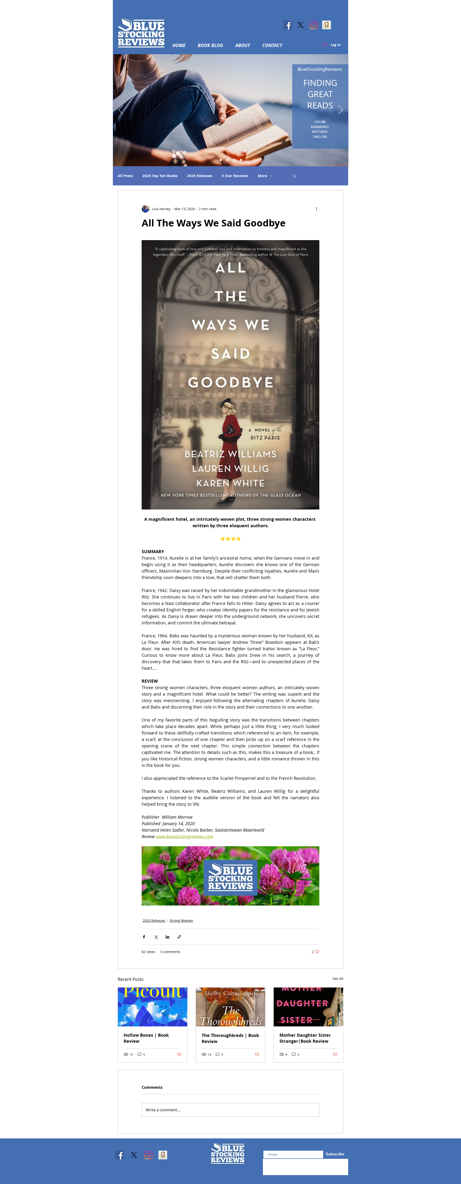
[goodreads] (326, 25)
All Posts (125, 176)
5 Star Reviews (235, 176)
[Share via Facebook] (144, 937)
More (262, 176)
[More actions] (316, 209)
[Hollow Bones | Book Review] (152, 1007)
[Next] (340, 110)
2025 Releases (199, 176)
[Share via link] (179, 937)
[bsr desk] (241, 160)
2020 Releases (154, 920)
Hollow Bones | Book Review (146, 1038)
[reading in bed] (234, 160)
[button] (245, 45)
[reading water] (221, 160)
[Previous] (120, 110)
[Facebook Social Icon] (287, 25)
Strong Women (181, 920)
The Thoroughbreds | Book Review (230, 1038)
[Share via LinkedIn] (167, 937)
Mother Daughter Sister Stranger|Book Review (305, 1038)
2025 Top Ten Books (159, 176)
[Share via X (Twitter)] (155, 937)
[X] (300, 25)
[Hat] (227, 160)
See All (338, 978)
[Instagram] (313, 25)
